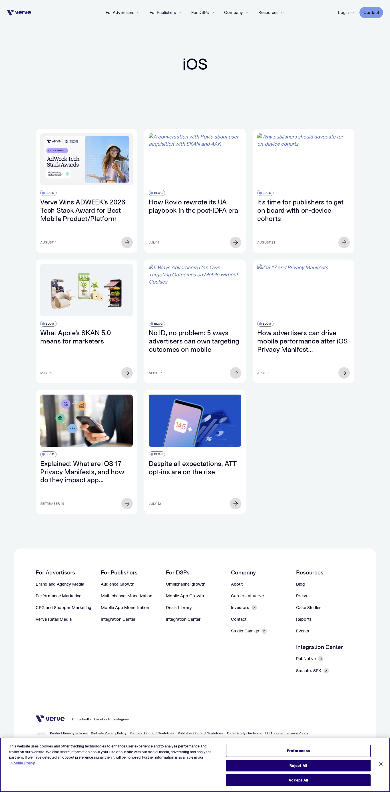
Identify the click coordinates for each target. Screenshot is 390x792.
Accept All (298, 780)
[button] (123, 13)
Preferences (298, 750)
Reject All (298, 765)
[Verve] (19, 12)
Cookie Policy (23, 763)
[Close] (381, 764)
